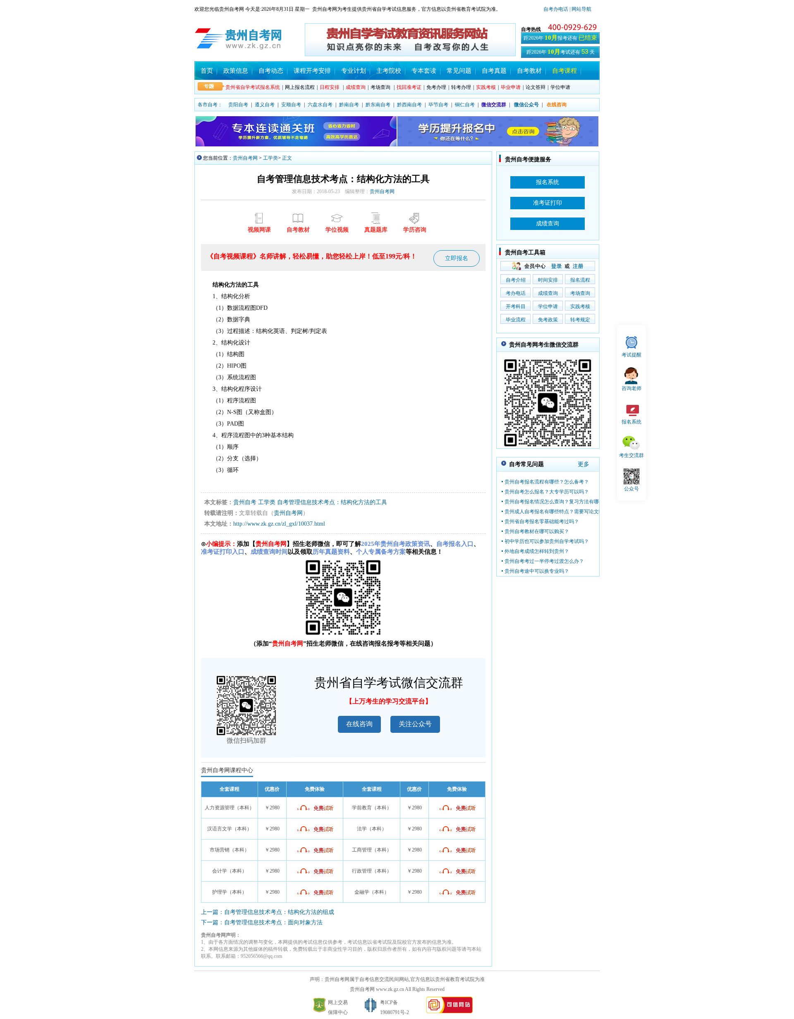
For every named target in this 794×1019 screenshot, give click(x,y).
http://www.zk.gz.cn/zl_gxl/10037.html (279, 524)
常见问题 (459, 70)
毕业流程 (516, 320)
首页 (207, 70)
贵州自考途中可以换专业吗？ (537, 571)
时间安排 (548, 280)
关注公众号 (415, 723)
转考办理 (461, 87)
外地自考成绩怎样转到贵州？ (537, 551)
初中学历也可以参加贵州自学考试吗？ (547, 541)
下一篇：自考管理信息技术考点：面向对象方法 (262, 922)
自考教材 (529, 70)
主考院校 (388, 70)
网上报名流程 (300, 87)
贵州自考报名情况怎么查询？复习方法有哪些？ (557, 502)
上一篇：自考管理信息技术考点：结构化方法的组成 (267, 912)
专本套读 (423, 70)
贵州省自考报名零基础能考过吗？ (542, 521)
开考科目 (516, 306)
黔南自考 (349, 105)
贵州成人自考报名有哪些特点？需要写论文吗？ (557, 511)
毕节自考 (438, 105)
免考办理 (436, 87)
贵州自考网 (245, 158)
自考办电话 (555, 9)
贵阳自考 (238, 105)
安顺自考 (291, 105)
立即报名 (456, 258)
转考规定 (580, 320)
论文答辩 (535, 87)
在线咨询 (359, 723)
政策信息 (235, 70)
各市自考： (210, 105)
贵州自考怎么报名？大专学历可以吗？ (547, 492)
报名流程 (580, 280)
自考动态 (270, 70)
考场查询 (380, 87)
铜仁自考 (465, 105)
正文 (287, 158)
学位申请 (560, 87)
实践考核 (580, 306)
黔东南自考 (378, 105)
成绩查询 (548, 293)
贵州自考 (244, 502)
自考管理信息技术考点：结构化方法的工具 (332, 502)
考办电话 (516, 293)
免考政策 (548, 320)
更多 (583, 464)
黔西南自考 (409, 105)
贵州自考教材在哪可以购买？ (537, 531)
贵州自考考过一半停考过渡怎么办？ (544, 561)
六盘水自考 (320, 105)
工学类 (270, 158)
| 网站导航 (579, 9)
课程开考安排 (312, 70)
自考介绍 (516, 280)
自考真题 (494, 70)
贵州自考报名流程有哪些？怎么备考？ (547, 482)
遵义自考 (265, 105)
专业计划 (353, 70)
